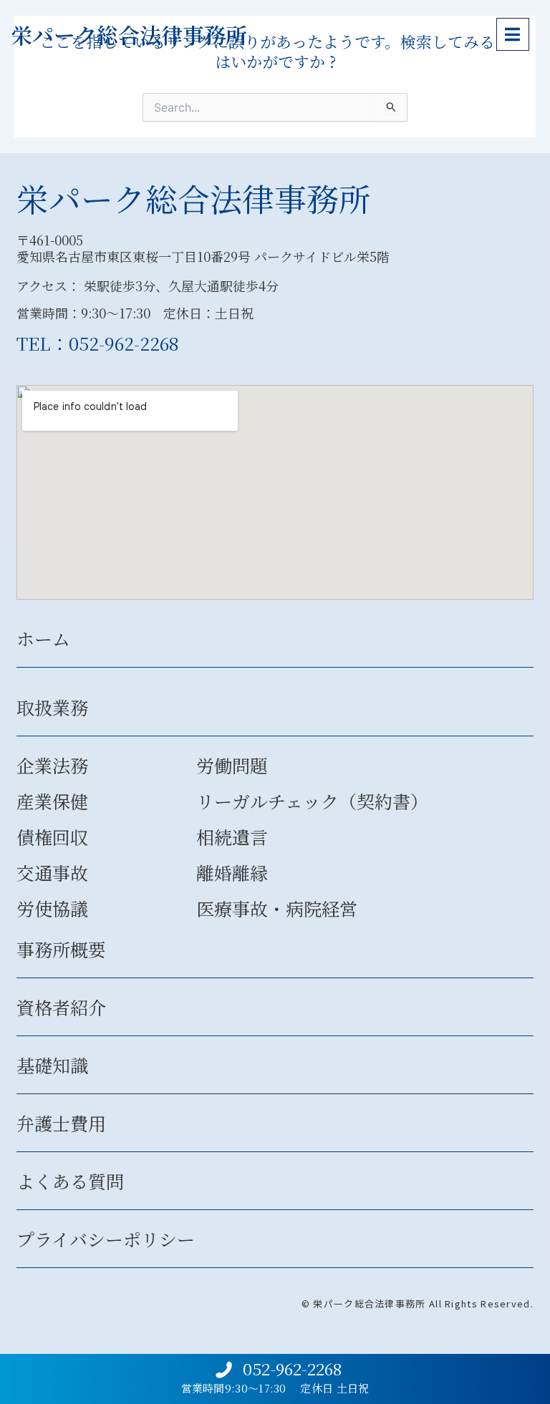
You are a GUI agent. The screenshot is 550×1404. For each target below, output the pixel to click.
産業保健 (52, 801)
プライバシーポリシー (105, 1239)
